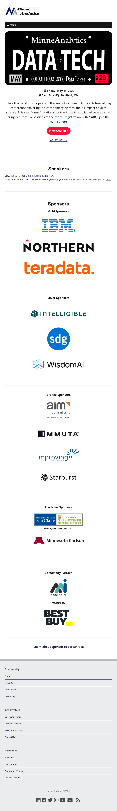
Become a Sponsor (13, 730)
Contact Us (10, 737)
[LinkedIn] (38, 800)
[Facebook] (44, 800)
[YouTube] (63, 800)
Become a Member (13, 723)
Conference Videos (14, 771)
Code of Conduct (12, 777)
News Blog (9, 682)
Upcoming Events (13, 716)
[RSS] (78, 800)
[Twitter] (50, 800)
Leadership (10, 696)
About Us (9, 676)
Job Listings (10, 757)
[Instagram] (56, 800)
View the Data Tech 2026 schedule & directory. (29, 175)
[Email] (70, 800)
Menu (13, 24)
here (63, 121)
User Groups (11, 764)
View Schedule (58, 131)
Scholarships (11, 689)
